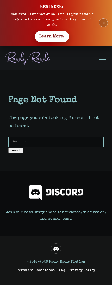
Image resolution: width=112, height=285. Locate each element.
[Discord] (56, 248)
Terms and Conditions (36, 270)
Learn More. (52, 36)
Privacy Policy (82, 270)
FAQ (62, 270)
